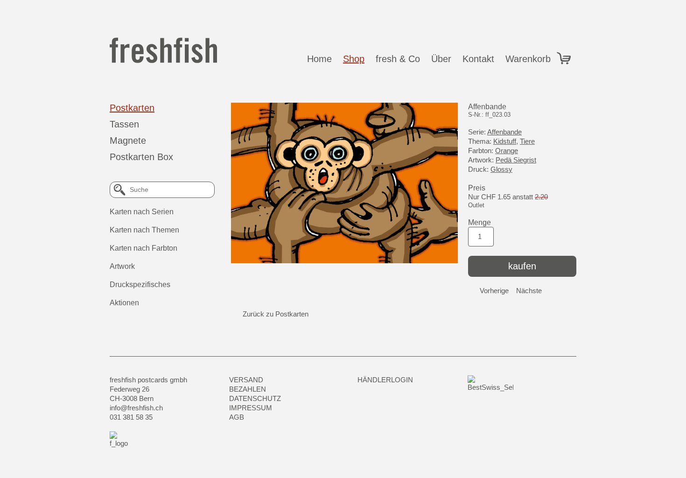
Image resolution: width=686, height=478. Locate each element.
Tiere (527, 141)
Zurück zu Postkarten (275, 314)
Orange (506, 151)
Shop (353, 59)
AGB (236, 417)
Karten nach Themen (144, 230)
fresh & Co (398, 59)
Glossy (501, 169)
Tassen (124, 124)
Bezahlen (247, 389)
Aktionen (124, 303)
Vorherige (494, 291)
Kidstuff (504, 141)
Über (441, 59)
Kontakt (478, 59)
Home (319, 59)
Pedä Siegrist (516, 160)
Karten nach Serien (142, 212)
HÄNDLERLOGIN (385, 380)
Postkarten (132, 108)
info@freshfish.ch (136, 408)
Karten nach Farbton (143, 248)
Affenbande (504, 132)
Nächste (529, 291)
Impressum (250, 408)
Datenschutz (255, 398)
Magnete (128, 140)
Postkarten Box (141, 157)
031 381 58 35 (131, 417)
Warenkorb (530, 59)
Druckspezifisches (140, 284)
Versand (246, 380)
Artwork (122, 266)
